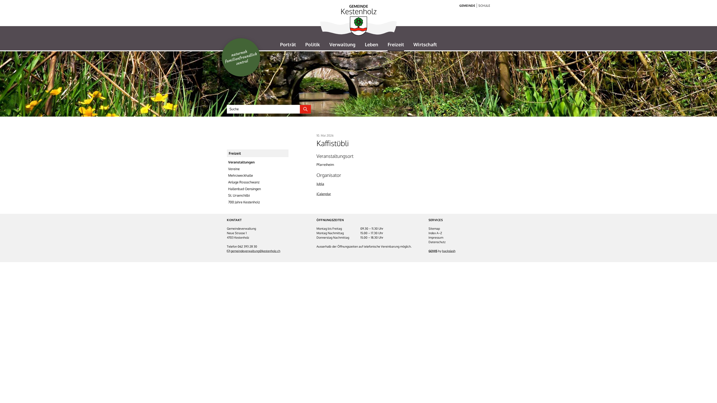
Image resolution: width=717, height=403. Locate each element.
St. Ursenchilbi (239, 195)
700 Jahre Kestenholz (244, 202)
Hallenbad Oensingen (244, 189)
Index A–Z (435, 233)
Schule (484, 5)
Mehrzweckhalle (240, 175)
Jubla (320, 184)
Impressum (436, 237)
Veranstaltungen (241, 162)
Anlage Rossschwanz (244, 182)
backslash (448, 251)
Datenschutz (437, 242)
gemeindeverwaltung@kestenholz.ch (255, 251)
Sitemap (434, 228)
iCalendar (323, 194)
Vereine (234, 169)
